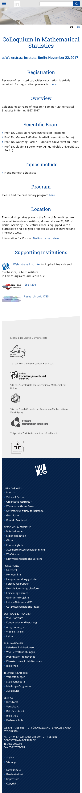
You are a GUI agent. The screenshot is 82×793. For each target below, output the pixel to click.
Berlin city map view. (46, 238)
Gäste (9, 540)
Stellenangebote (15, 681)
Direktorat (12, 702)
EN (78, 26)
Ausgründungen (15, 627)
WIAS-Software (14, 618)
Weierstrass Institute (26, 264)
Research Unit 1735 (36, 296)
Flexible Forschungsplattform (22, 588)
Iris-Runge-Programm (18, 686)
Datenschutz (13, 769)
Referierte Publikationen (20, 647)
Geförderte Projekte (17, 597)
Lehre (9, 636)
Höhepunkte (13, 574)
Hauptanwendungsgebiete (21, 579)
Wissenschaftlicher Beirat (20, 506)
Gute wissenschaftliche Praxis (22, 606)
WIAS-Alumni (13, 554)
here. (54, 84)
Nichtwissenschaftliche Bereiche (24, 558)
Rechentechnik (14, 720)
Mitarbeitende (14, 531)
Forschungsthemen (17, 593)
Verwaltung (12, 706)
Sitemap (11, 762)
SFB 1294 (30, 284)
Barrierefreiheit (14, 774)
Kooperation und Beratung (21, 622)
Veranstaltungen (15, 677)
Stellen (10, 757)
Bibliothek (12, 665)
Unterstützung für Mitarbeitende (24, 511)
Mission (10, 492)
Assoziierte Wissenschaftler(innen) (25, 549)
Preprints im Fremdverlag (20, 656)
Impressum (12, 779)
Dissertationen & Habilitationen (24, 661)
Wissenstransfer (15, 631)
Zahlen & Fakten (15, 497)
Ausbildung (12, 690)
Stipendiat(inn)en (16, 535)
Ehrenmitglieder (15, 545)
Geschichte (12, 515)
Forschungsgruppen (17, 583)
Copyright (12, 783)
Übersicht (11, 570)
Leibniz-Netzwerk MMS (19, 602)
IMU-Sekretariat (15, 711)
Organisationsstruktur (18, 501)
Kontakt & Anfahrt (16, 520)
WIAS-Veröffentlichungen (20, 652)
